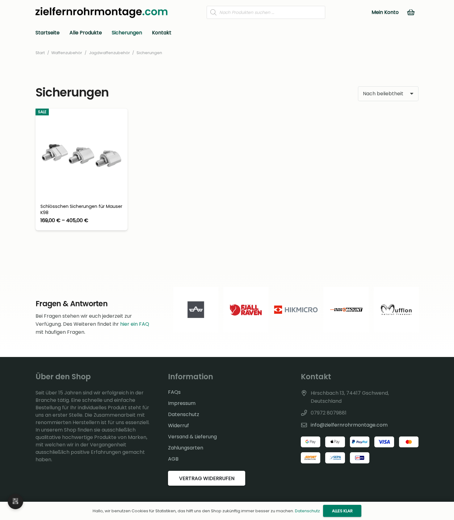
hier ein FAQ (134, 324)
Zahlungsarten (185, 447)
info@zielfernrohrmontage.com (349, 424)
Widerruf (178, 425)
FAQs (174, 392)
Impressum (181, 403)
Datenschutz (183, 414)
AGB (173, 458)
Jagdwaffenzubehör (109, 52)
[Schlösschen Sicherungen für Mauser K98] (82, 169)
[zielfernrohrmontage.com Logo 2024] (101, 12)
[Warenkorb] (411, 12)
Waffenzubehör (66, 52)
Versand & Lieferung (192, 436)
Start (40, 52)
